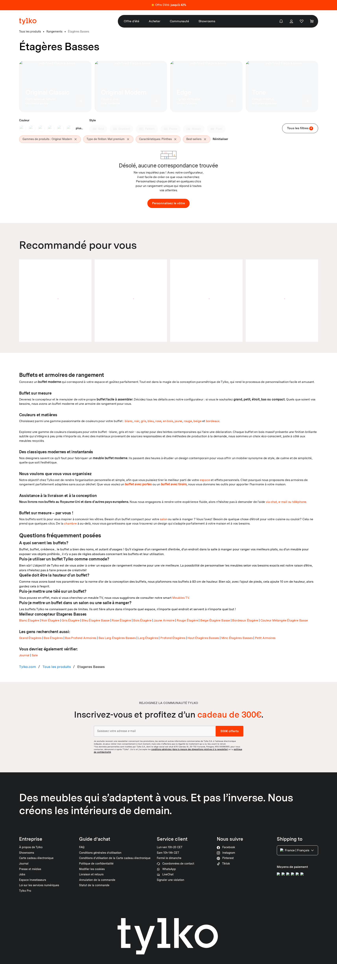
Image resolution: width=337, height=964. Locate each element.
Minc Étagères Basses (237, 638)
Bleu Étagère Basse (95, 620)
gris (143, 421)
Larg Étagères (148, 638)
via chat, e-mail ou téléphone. (286, 502)
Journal (24, 655)
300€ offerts (229, 731)
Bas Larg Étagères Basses (117, 638)
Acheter (154, 21)
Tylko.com (27, 667)
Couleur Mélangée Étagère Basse (284, 620)
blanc (129, 421)
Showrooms (207, 21)
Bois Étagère (142, 620)
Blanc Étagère (29, 620)
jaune (178, 421)
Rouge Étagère (187, 620)
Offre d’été (131, 21)
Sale (35, 655)
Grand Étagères (30, 638)
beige (197, 421)
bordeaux (213, 421)
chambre (70, 523)
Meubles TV (180, 598)
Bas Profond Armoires (80, 638)
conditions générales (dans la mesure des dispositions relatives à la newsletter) (189, 749)
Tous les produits (56, 667)
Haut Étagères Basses (203, 638)
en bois (168, 421)
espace (205, 480)
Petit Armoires (265, 638)
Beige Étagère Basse (215, 620)
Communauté (179, 21)
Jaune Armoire (164, 620)
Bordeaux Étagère (245, 620)
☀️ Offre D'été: (168, 5)
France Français (297, 850)
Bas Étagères (53, 638)
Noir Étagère (50, 620)
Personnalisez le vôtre (168, 203)
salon (163, 519)
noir (136, 421)
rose (158, 421)
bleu (151, 421)
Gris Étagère (70, 620)
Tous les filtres (299, 128)
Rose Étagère (121, 620)
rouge (188, 421)
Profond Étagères (172, 638)
